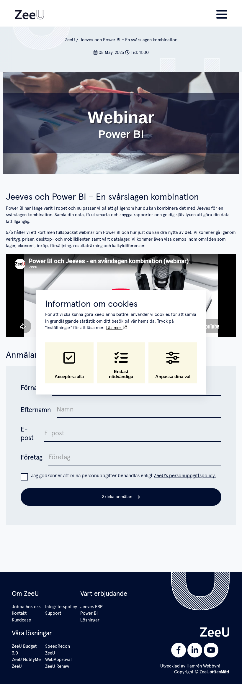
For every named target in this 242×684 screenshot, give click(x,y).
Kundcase (21, 620)
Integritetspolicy (61, 607)
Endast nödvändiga (121, 374)
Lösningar (89, 620)
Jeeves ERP (91, 607)
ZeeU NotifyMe (26, 659)
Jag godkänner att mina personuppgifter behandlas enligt (123, 475)
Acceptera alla (69, 376)
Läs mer (114, 328)
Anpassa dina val (172, 376)
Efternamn (36, 410)
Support (53, 613)
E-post (27, 434)
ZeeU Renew (57, 666)
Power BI (89, 613)
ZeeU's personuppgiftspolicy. (185, 475)
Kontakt (19, 613)
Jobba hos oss (26, 607)
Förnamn (33, 388)
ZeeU (70, 40)
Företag (31, 457)
